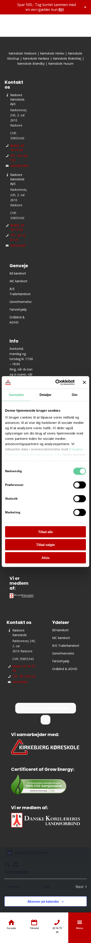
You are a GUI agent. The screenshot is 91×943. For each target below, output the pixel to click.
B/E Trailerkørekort (65, 645)
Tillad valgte (45, 545)
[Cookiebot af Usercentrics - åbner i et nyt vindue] (56, 382)
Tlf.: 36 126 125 (24, 676)
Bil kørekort (17, 273)
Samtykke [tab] (16, 394)
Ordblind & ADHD (64, 669)
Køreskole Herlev (52, 53)
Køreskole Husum (61, 63)
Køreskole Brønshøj (67, 58)
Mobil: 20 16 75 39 (17, 147)
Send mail (17, 245)
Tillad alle (45, 532)
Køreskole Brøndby (31, 63)
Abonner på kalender (43, 901)
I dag (45, 886)
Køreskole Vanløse (36, 58)
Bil (61, 9)
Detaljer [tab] (46, 394)
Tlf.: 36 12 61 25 (17, 237)
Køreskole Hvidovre (22, 53)
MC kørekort (18, 281)
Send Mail (19, 682)
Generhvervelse (20, 302)
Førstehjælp (18, 309)
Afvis (45, 557)
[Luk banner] (84, 382)
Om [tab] (74, 394)
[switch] (79, 484)
